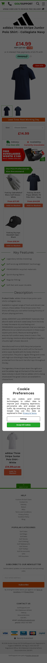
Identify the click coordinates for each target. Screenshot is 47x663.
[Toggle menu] (43, 4)
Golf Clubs (23, 531)
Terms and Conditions (23, 512)
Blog (23, 519)
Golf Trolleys (23, 549)
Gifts (23, 554)
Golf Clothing (23, 541)
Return (23, 507)
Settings (23, 419)
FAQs (23, 509)
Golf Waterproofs (23, 544)
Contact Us (23, 502)
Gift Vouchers (24, 556)
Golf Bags (23, 534)
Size (8, 128)
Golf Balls (23, 536)
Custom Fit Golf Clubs (24, 499)
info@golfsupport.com (26, 620)
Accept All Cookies (23, 425)
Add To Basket (12, 472)
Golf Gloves (23, 539)
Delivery (23, 504)
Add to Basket (13, 205)
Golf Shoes (23, 546)
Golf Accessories (23, 551)
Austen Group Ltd (32, 655)
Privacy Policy (24, 514)
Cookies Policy (23, 517)
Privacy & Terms (30, 413)
